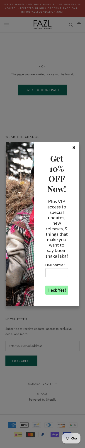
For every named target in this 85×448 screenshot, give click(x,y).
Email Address (55, 265)
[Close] (73, 147)
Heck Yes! (57, 290)
